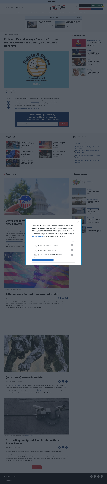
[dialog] (53, 242)
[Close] (78, 222)
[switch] (71, 245)
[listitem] (53, 242)
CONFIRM (43, 260)
